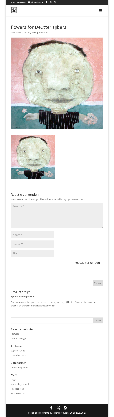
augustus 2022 (18, 350)
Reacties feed (17, 388)
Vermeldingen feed (20, 384)
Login (13, 379)
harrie (19, 32)
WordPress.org (18, 393)
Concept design (18, 338)
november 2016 (18, 355)
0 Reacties (44, 32)
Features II (16, 333)
